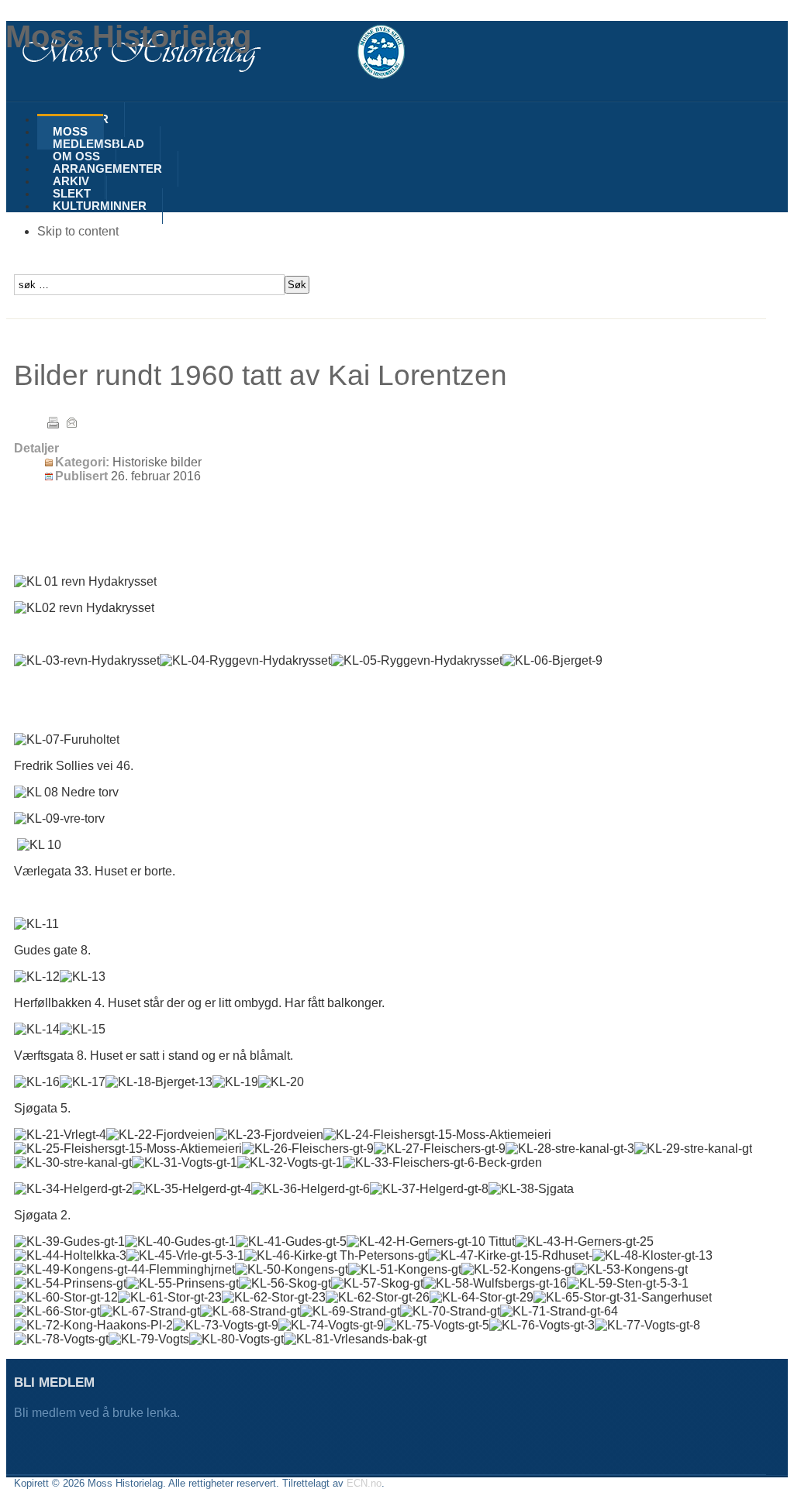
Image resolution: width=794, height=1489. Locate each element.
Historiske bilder (157, 462)
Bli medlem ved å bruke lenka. (98, 1412)
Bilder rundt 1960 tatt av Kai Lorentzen (260, 375)
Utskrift (53, 422)
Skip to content (78, 231)
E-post (71, 422)
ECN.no (364, 1483)
